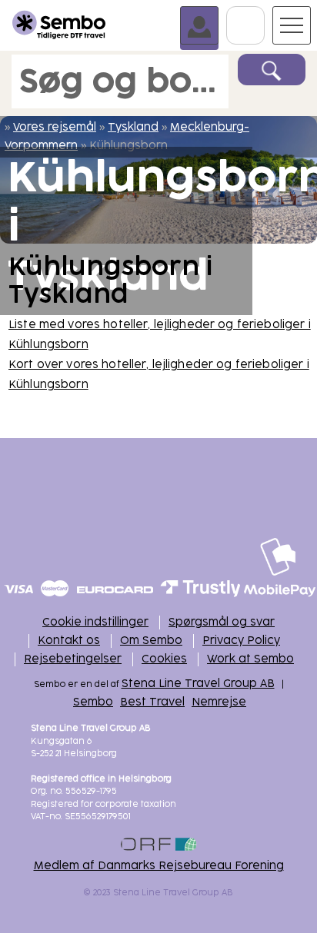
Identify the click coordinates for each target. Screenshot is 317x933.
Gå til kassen (264, 13)
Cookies (164, 659)
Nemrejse (219, 702)
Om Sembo (151, 641)
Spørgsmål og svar (222, 622)
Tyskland (133, 127)
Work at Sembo (250, 659)
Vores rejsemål (54, 127)
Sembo (93, 702)
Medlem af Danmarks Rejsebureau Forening (159, 866)
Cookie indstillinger (95, 622)
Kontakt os (69, 641)
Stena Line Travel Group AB (198, 684)
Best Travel (152, 702)
